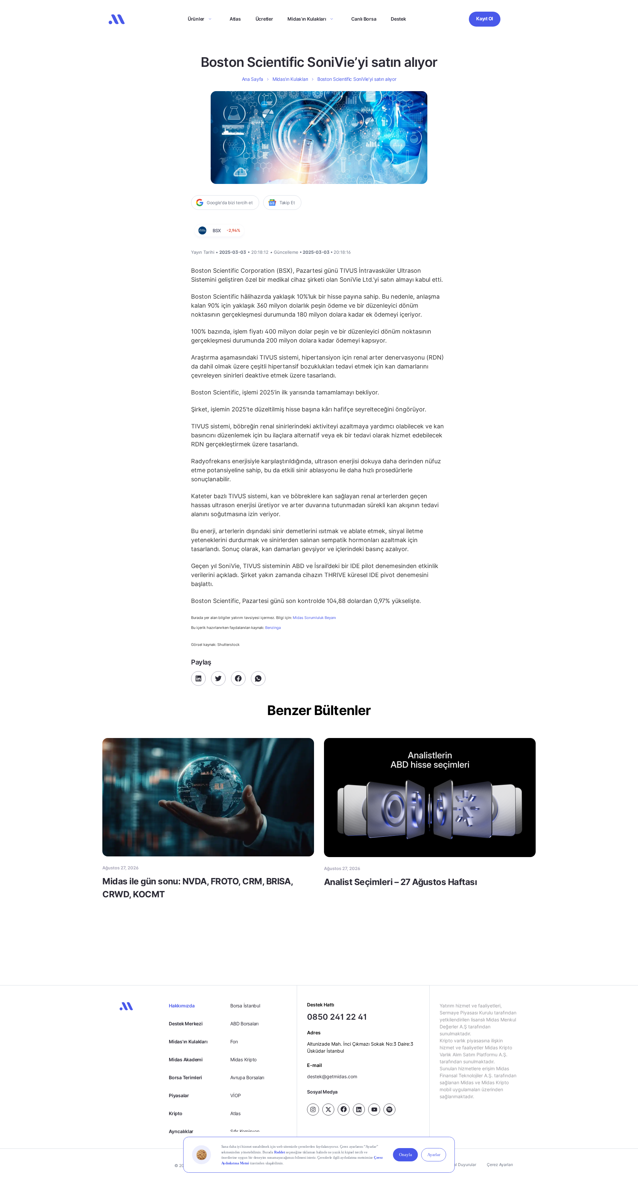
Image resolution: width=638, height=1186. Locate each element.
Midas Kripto (243, 1059)
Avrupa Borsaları (247, 1077)
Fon (234, 1041)
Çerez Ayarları (500, 1164)
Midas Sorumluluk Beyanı (314, 618)
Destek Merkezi (185, 1023)
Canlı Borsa (363, 19)
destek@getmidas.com (332, 1076)
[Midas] (117, 19)
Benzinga (273, 627)
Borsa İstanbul (245, 1005)
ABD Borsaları (244, 1023)
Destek (398, 19)
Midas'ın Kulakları (188, 1041)
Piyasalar (179, 1095)
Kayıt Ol (484, 18)
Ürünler (196, 19)
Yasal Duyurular (461, 1164)
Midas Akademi (185, 1059)
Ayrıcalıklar (181, 1131)
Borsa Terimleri (185, 1077)
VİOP (235, 1095)
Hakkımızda (181, 1005)
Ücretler (264, 19)
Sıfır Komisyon (244, 1131)
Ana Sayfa (252, 79)
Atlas (235, 19)
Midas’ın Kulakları (306, 19)
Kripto (175, 1113)
